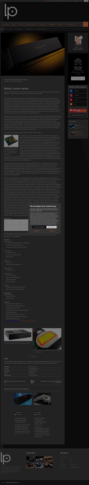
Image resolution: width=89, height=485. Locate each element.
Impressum (36, 230)
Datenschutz (52, 230)
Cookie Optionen (51, 227)
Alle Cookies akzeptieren (39, 227)
